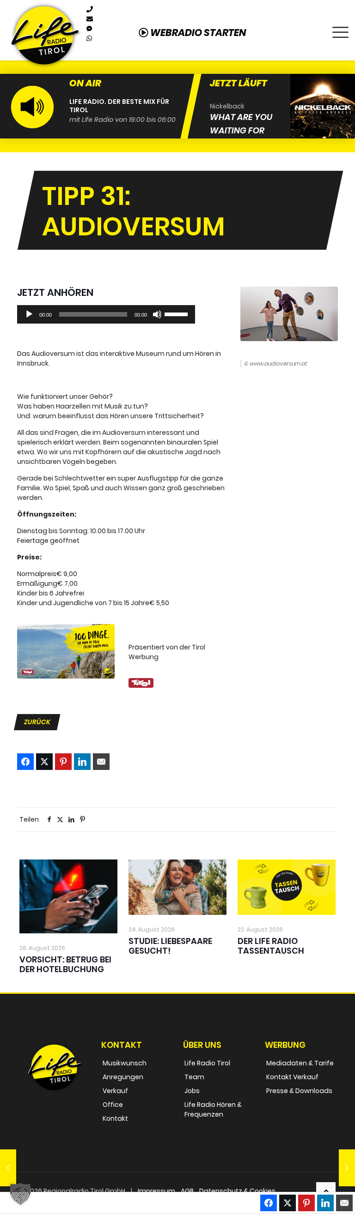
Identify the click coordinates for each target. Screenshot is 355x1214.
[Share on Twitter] (44, 761)
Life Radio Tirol (207, 1063)
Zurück (37, 722)
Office (113, 1104)
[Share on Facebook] (25, 761)
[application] (106, 314)
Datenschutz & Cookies (237, 1191)
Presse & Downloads (299, 1090)
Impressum (156, 1191)
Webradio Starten (197, 32)
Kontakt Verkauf (292, 1077)
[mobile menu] (340, 30)
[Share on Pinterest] (63, 761)
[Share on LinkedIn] (82, 761)
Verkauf (115, 1090)
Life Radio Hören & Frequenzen (213, 1109)
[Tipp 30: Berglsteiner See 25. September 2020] (8, 1167)
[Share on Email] (101, 761)
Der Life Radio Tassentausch (271, 945)
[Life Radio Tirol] (45, 35)
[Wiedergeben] (29, 314)
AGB (187, 1191)
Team (194, 1077)
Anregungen (123, 1077)
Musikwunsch (125, 1063)
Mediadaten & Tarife (300, 1063)
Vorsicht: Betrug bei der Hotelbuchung (65, 964)
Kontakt (115, 1118)
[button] (20, 1193)
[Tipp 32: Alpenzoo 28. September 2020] (347, 1167)
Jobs (192, 1090)
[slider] (177, 313)
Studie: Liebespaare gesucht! (170, 945)
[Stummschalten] (157, 314)
